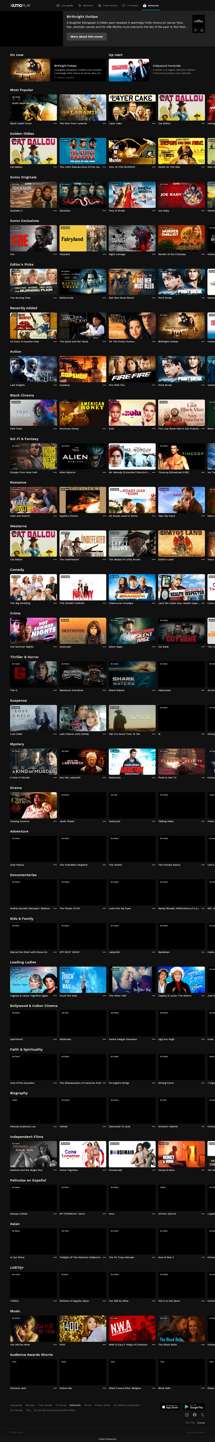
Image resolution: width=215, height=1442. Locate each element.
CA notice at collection (126, 1405)
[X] (202, 1414)
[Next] (205, 107)
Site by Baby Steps (196, 1432)
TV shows (132, 5)
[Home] (20, 5)
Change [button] (201, 1422)
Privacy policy (102, 1405)
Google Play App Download (194, 1407)
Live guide (67, 5)
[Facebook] (194, 1414)
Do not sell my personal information (55, 1410)
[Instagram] (186, 1414)
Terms (87, 1405)
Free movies (110, 5)
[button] (87, 37)
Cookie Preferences (107, 1439)
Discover (88, 5)
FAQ (28, 1410)
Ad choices (16, 1410)
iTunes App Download (170, 1407)
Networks (153, 5)
